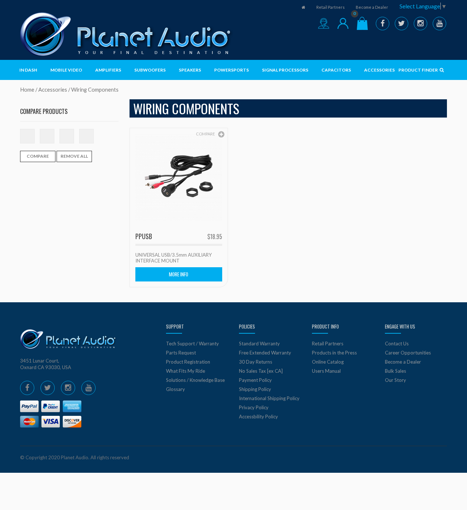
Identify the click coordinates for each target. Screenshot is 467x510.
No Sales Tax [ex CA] (261, 371)
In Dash (28, 70)
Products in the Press (334, 353)
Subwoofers (150, 70)
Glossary (175, 389)
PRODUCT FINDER (418, 70)
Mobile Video (66, 70)
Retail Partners (330, 7)
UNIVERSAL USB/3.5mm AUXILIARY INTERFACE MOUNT (173, 258)
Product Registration (188, 362)
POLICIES (247, 326)
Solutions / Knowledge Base (195, 380)
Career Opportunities (408, 353)
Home (27, 89)
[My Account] (343, 23)
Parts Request (181, 353)
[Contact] (323, 23)
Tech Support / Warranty (192, 343)
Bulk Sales (395, 371)
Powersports (231, 70)
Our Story (395, 380)
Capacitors (336, 70)
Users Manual (326, 371)
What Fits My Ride (185, 371)
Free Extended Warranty (265, 353)
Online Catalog (328, 362)
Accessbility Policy (258, 416)
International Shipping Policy (269, 398)
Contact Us (397, 343)
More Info (178, 274)
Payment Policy (255, 380)
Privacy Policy (254, 407)
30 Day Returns (255, 362)
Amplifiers (108, 70)
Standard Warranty (259, 343)
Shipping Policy (255, 389)
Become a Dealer (372, 7)
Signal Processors (285, 70)
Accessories (379, 70)
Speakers (190, 70)
